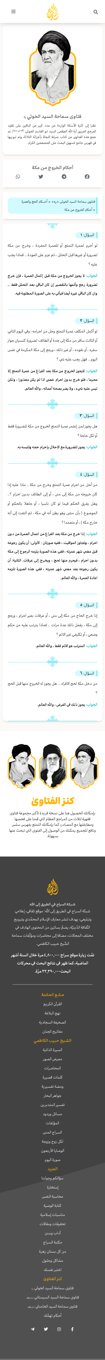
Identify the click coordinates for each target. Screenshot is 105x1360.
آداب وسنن (53, 1233)
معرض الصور (52, 1058)
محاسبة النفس (52, 1196)
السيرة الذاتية (52, 1049)
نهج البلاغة (52, 1013)
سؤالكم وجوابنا (52, 1178)
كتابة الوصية (52, 1205)
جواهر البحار (52, 1095)
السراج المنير (52, 1132)
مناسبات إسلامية (52, 1214)
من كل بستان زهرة (52, 1251)
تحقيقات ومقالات (52, 1223)
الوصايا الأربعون (52, 1150)
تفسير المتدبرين (53, 1104)
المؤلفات (52, 1123)
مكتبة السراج (52, 1242)
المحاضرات (52, 1068)
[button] (96, 12)
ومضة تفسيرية (52, 1086)
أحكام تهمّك (52, 1315)
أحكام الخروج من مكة (52, 167)
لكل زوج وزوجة (52, 1141)
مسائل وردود (52, 1113)
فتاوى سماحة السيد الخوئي (53, 1288)
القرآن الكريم (52, 1003)
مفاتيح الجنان (52, 1031)
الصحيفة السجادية (52, 1022)
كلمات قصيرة (53, 1077)
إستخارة (52, 1187)
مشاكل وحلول (52, 1260)
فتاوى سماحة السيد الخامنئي (52, 1306)
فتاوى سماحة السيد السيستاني (52, 1297)
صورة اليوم (52, 1159)
